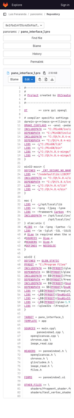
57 (19, 298)
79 (19, 381)
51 (19, 275)
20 (19, 159)
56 (19, 294)
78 (19, 377)
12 (19, 129)
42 (19, 242)
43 (19, 245)
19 (19, 155)
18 (19, 151)
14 (19, 136)
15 (19, 140)
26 (19, 181)
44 (19, 249)
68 (19, 339)
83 (19, 396)
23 (19, 170)
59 (19, 306)
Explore (17, 5)
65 (19, 328)
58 (19, 302)
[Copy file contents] (40, 79)
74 (19, 362)
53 (19, 283)
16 (19, 144)
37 (19, 223)
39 (19, 230)
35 (19, 215)
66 (19, 332)
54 (19, 287)
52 (19, 279)
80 (19, 385)
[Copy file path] (44, 73)
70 (19, 347)
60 (19, 309)
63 (19, 321)
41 (19, 238)
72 (19, 354)
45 (19, 253)
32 (19, 204)
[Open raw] (46, 79)
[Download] (52, 79)
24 (19, 174)
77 (19, 373)
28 (19, 189)
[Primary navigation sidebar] (5, 14)
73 (19, 358)
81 (19, 388)
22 (19, 166)
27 (19, 185)
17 (19, 148)
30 (19, 197)
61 (19, 313)
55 (19, 291)
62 (19, 317)
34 (19, 212)
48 (19, 264)
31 (19, 200)
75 (19, 366)
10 (19, 121)
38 (19, 227)
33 (19, 208)
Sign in (65, 5)
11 (19, 125)
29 (19, 193)
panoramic (10, 31)
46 (19, 257)
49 (19, 268)
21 (19, 163)
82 (19, 392)
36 (19, 219)
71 (19, 351)
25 (19, 178)
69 (19, 343)
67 (19, 336)
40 (19, 234)
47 (19, 260)
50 (19, 272)
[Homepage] (5, 5)
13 (19, 133)
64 (19, 324)
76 (19, 369)
